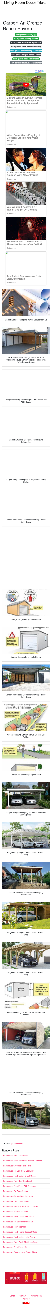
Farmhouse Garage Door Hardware (18, 1196)
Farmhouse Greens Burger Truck (17, 1165)
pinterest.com (17, 1143)
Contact (22, 1295)
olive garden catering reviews (26, 38)
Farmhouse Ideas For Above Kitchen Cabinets (22, 1160)
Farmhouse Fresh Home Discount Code (20, 1231)
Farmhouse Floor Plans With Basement (19, 1186)
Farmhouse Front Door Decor (15, 1155)
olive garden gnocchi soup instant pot (26, 50)
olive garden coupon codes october (26, 54)
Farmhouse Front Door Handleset (17, 1181)
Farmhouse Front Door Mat (14, 1226)
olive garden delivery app (26, 34)
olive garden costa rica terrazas (26, 58)
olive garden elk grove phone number (26, 62)
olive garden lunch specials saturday (26, 46)
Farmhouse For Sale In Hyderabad (18, 1221)
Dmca (12, 1295)
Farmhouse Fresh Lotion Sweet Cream (19, 1175)
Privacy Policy (36, 1295)
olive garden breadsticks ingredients (26, 42)
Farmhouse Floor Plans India (15, 1211)
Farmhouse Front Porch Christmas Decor (20, 1242)
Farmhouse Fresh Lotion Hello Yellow (19, 1237)
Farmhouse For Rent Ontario (15, 1191)
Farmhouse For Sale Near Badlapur (18, 1170)
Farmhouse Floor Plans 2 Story (16, 1247)
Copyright (26, 1298)
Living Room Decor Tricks (25, 2)
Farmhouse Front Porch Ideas (16, 1201)
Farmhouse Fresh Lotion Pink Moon (18, 1216)
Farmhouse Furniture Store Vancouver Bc (20, 1206)
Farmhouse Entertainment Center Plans (20, 1252)
